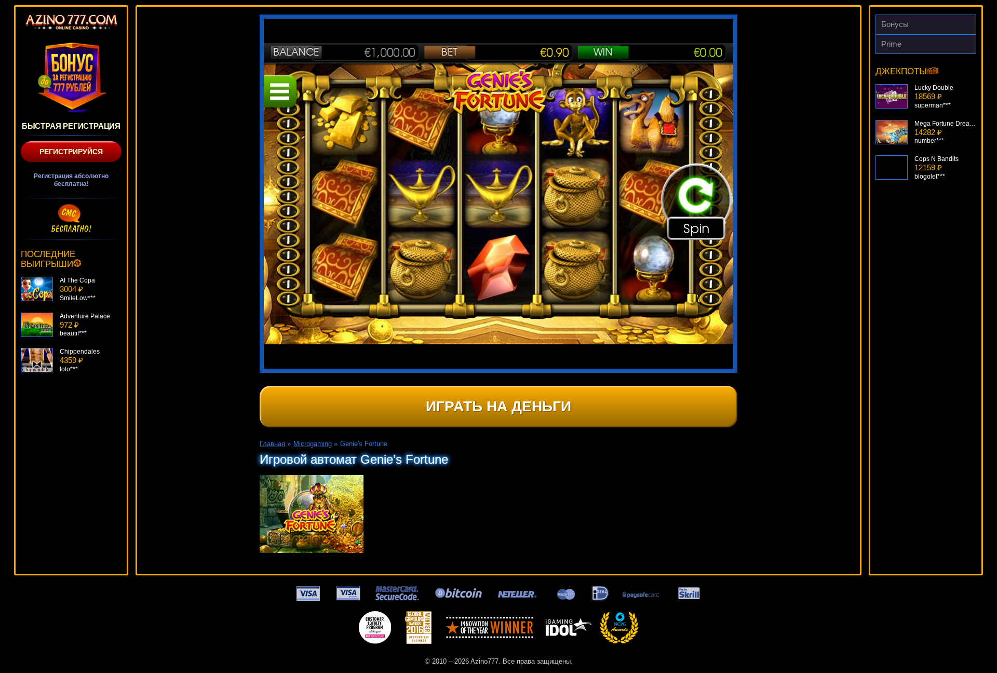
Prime (891, 43)
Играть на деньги (498, 406)
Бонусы (895, 24)
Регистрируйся (71, 151)
